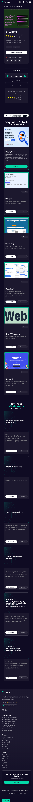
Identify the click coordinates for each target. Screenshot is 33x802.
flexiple (8, 199)
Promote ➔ (16, 71)
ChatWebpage (12, 334)
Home (6, 6)
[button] (27, 2)
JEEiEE (26, 790)
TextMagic (10, 244)
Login (15, 93)
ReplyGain (10, 152)
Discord (9, 379)
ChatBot (12, 6)
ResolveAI (10, 289)
